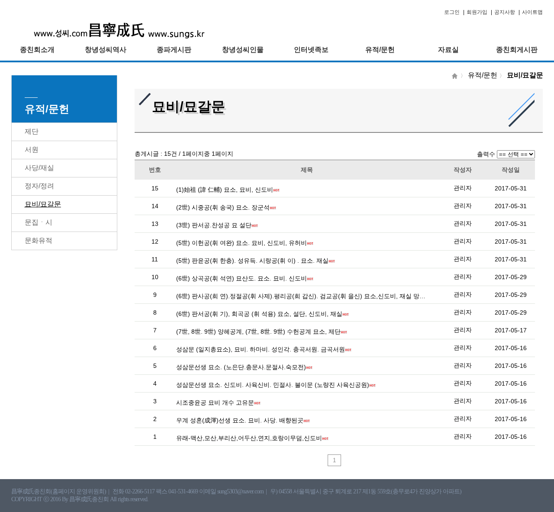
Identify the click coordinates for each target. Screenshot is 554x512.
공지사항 (504, 12)
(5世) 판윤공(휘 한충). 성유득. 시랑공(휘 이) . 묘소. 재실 (252, 260)
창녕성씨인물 (243, 49)
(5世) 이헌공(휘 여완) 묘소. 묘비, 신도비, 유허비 (241, 242)
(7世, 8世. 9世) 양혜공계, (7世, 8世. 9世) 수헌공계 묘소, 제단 (258, 331)
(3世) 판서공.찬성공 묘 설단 (213, 225)
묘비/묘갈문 (43, 204)
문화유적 (38, 240)
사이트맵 (532, 12)
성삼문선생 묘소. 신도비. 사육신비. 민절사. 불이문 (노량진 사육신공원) (272, 384)
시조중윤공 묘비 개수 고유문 (215, 402)
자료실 (448, 49)
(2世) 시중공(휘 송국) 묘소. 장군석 (223, 207)
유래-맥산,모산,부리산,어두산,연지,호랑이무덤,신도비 (249, 438)
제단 (32, 131)
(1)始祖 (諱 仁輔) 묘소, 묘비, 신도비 (224, 189)
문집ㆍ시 (38, 222)
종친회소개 (37, 49)
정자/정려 (39, 186)
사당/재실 (39, 167)
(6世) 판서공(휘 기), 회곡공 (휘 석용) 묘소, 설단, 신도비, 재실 (259, 313)
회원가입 (477, 12)
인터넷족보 (311, 49)
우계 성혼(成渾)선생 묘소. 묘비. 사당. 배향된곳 (239, 420)
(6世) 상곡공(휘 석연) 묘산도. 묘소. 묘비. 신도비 (241, 278)
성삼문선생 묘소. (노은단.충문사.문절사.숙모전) (241, 367)
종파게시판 (174, 49)
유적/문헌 (380, 49)
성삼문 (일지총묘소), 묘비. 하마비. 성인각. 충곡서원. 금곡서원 (260, 349)
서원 (32, 149)
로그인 (452, 12)
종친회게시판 (517, 49)
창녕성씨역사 (105, 49)
